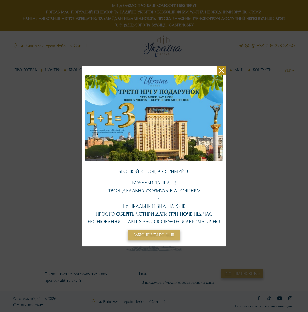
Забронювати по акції (154, 235)
